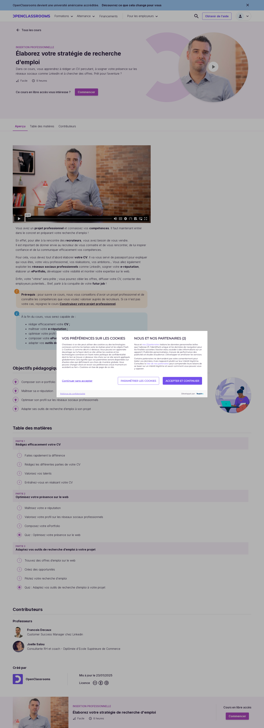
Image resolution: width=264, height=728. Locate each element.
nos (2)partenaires (151, 344)
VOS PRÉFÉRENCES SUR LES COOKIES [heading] (93, 338)
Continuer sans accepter (77, 380)
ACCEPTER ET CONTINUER (182, 380)
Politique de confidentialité (72, 393)
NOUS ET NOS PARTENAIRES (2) (160, 338)
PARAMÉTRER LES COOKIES (138, 380)
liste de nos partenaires (158, 363)
